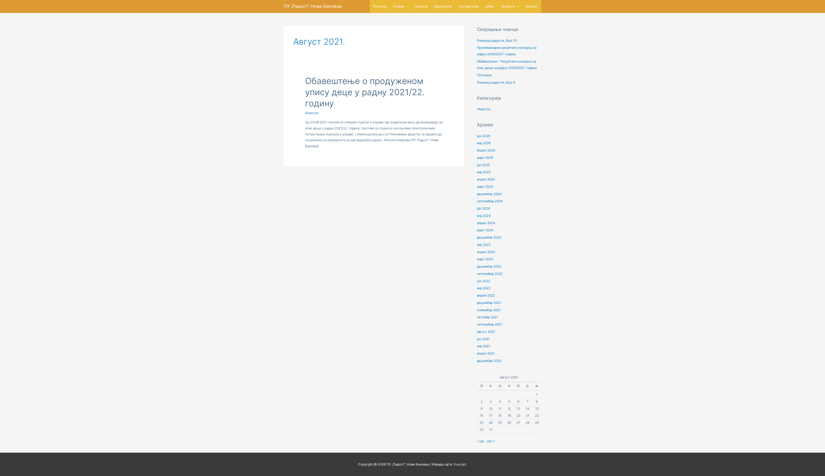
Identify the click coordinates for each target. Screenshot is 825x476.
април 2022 (486, 295)
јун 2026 (483, 136)
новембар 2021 (489, 310)
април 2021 (486, 353)
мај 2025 (483, 172)
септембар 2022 (490, 274)
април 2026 (486, 150)
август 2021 (486, 332)
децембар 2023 (489, 237)
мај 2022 (483, 288)
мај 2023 (484, 245)
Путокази (484, 75)
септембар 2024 (490, 201)
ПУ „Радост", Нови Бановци (313, 6)
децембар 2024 (489, 194)
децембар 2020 (489, 361)
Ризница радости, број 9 (496, 82)
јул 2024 (483, 208)
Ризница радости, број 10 (497, 40)
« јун (480, 441)
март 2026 (485, 158)
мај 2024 (484, 216)
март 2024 (485, 230)
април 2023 (486, 252)
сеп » (491, 441)
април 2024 (486, 223)
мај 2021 (483, 346)
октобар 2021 (487, 317)
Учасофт (460, 464)
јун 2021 (483, 339)
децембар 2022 (489, 266)
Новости (311, 113)
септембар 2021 (489, 324)
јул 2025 (483, 165)
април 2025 (486, 179)
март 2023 (485, 259)
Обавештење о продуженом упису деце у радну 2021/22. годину (365, 92)
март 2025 (485, 187)
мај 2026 (483, 143)
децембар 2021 (489, 303)
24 (491, 423)
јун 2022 (483, 281)
